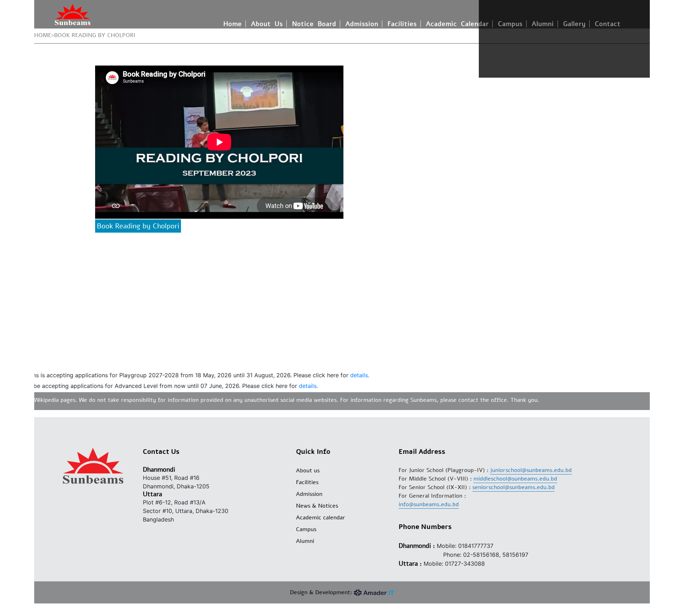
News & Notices (317, 506)
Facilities (402, 24)
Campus (306, 529)
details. (346, 375)
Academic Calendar (457, 24)
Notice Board (314, 24)
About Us (267, 24)
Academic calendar (320, 518)
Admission (362, 24)
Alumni (305, 541)
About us (308, 470)
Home (232, 24)
